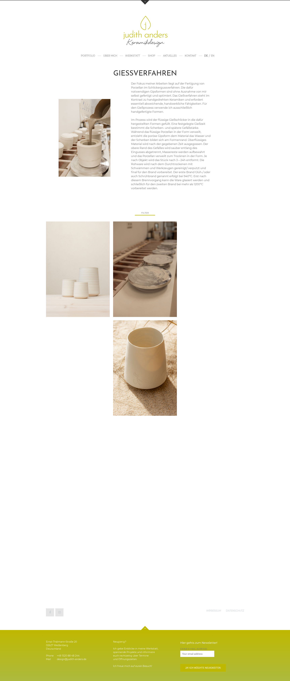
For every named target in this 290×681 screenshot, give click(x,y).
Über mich (110, 55)
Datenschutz (235, 610)
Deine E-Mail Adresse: (194, 648)
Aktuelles (170, 55)
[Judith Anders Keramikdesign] (145, 30)
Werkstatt (132, 55)
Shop (151, 55)
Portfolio (88, 55)
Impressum (213, 610)
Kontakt (190, 55)
